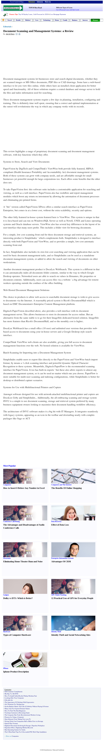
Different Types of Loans (64, 7)
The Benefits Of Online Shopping (66, 488)
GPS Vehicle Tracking (58, 595)
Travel (9, 20)
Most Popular (9, 466)
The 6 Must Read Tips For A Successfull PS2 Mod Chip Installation (26, 732)
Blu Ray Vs (8, 694)
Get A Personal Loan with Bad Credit (67, 10)
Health (18, 20)
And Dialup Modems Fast (29, 696)
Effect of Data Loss (60, 525)
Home (57, 20)
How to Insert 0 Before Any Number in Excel (24, 488)
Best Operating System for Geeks (15, 730)
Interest (85, 20)
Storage (28, 725)
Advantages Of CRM (61, 561)
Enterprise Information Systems (62, 558)
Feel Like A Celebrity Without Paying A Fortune (34, 706)
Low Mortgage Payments (58, 14)
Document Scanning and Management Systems (32, 31)
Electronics (7, 558)
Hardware (6, 632)
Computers (7, 485)
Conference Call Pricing (11, 521)
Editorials (7, 27)
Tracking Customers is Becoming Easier (17, 713)
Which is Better (24, 598)
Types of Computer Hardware (17, 635)
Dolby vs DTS (9, 598)
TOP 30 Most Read (35, 8)
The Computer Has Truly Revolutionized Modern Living (22, 715)
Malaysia (48, 1)
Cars (36, 20)
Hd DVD (15, 694)
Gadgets (6, 595)
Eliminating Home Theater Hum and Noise (23, 561)
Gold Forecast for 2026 (40, 14)
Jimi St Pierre (10, 34)
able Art (10, 700)
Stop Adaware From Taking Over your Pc (18, 719)
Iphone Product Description (16, 672)
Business (74, 20)
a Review (68, 31)
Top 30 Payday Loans (25, 14)
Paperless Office (10, 727)
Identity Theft (56, 632)
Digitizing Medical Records (24, 727)
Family (65, 20)
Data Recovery (56, 521)
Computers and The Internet (61, 485)
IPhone (5, 668)
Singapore (31, 1)
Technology (47, 20)
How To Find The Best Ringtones (15, 711)
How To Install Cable (11, 696)
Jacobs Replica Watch (11, 706)
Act (6, 704)
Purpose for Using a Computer (14, 717)
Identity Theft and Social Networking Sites (70, 635)
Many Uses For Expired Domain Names (17, 708)
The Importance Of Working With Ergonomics (19, 702)
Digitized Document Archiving (14, 725)
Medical (27, 20)
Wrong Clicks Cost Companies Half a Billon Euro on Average (24, 721)
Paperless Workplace (38, 725)
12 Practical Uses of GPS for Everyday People (72, 598)
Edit (6, 700)
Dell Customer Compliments (13, 691)
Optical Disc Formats (11, 723)
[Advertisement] (25, 57)
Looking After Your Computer (14, 698)
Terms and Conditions (58, 750)
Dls (19, 696)
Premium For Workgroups (16, 704)
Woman (95, 20)
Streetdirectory (48, 750)
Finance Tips (13, 14)
